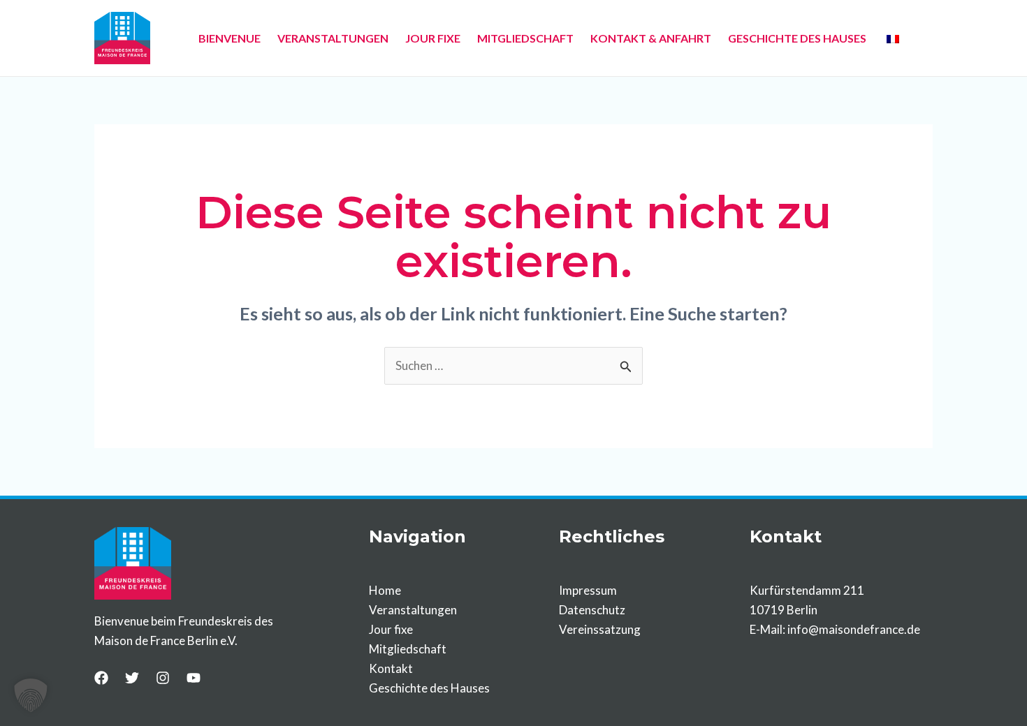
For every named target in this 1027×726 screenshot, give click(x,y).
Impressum (588, 590)
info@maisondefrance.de (853, 629)
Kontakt (391, 668)
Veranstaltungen (413, 609)
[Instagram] (163, 678)
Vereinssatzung (600, 629)
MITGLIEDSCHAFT (525, 38)
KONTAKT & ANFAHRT (650, 38)
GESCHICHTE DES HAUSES (797, 38)
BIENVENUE (229, 38)
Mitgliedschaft (407, 649)
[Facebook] (101, 678)
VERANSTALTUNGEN (332, 38)
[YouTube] (194, 678)
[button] (30, 695)
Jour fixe (391, 629)
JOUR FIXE (432, 38)
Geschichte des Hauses (429, 688)
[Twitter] (132, 678)
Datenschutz (592, 609)
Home (385, 590)
